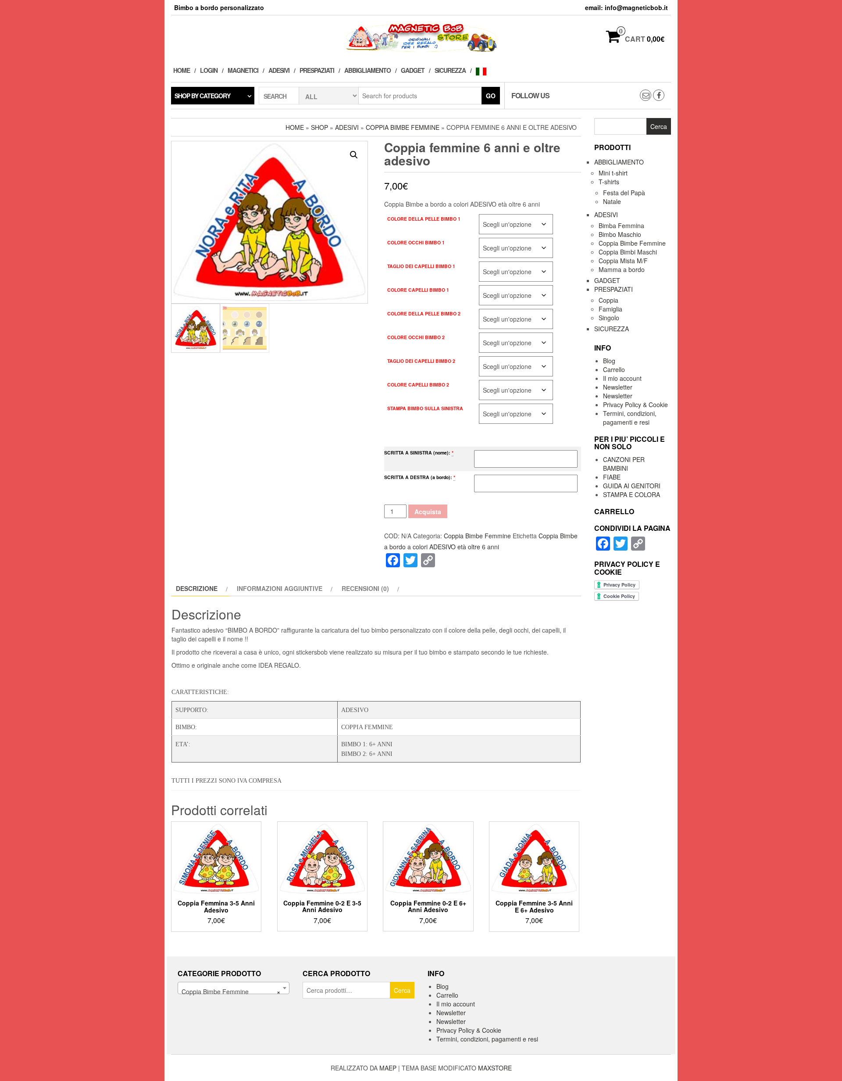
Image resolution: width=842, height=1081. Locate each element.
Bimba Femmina (621, 225)
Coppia (608, 300)
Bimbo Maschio (620, 234)
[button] (354, 155)
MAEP (387, 1067)
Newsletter (617, 387)
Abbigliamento (367, 70)
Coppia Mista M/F (623, 260)
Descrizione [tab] (197, 588)
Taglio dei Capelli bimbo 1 (421, 266)
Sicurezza (450, 70)
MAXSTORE (495, 1067)
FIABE (612, 476)
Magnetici (243, 70)
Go (491, 95)
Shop (319, 127)
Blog (609, 360)
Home (181, 70)
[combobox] (233, 988)
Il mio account (622, 378)
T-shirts (609, 181)
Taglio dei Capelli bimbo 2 (421, 361)
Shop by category (202, 95)
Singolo (609, 317)
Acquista (427, 511)
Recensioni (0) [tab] (365, 588)
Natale (612, 201)
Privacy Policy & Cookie (635, 404)
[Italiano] (483, 70)
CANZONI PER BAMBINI (624, 463)
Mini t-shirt (613, 172)
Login (209, 70)
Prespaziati (317, 70)
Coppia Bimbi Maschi (628, 251)
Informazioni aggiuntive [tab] (279, 588)
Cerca (402, 990)
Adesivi (278, 70)
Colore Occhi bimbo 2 (416, 337)
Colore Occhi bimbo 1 (416, 242)
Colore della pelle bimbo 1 (423, 218)
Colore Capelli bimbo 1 (418, 289)
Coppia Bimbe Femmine (402, 127)
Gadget (413, 70)
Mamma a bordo (622, 269)
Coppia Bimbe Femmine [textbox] (231, 991)
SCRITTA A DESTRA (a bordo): (418, 477)
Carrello (614, 369)
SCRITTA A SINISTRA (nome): (417, 452)
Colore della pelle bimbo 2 (423, 313)
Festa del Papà (624, 192)
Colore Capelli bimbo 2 (418, 384)
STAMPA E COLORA (631, 494)
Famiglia (610, 308)
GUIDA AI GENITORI (631, 485)
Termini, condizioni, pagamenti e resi (629, 417)
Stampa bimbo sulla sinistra (425, 408)
